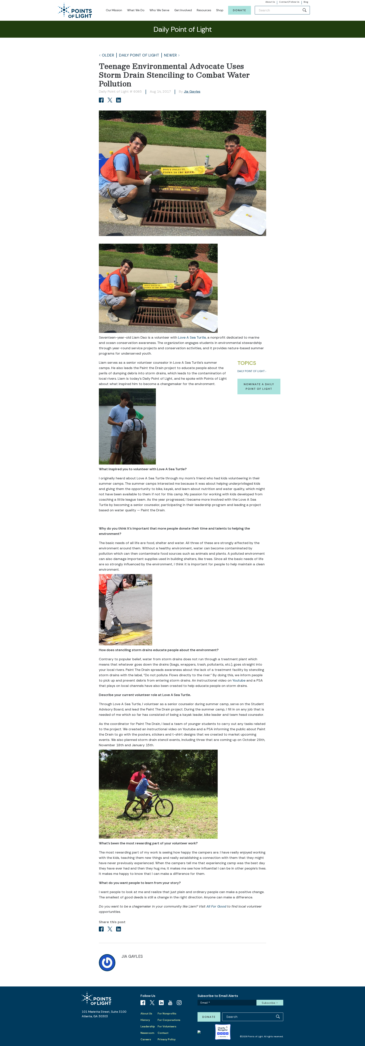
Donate (239, 10)
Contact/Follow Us (289, 1)
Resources (204, 10)
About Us (270, 1)
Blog (306, 1)
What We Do (135, 10)
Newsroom (147, 1033)
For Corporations (169, 1020)
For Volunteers (167, 1026)
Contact (163, 1033)
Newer (170, 55)
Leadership (147, 1026)
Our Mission (114, 10)
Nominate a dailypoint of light (259, 387)
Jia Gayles (192, 91)
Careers (145, 1039)
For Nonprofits (167, 1013)
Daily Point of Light (139, 55)
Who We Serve (159, 10)
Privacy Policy (167, 1039)
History (145, 1020)
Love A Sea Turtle (192, 337)
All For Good (216, 906)
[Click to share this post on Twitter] (110, 100)
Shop (219, 10)
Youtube (238, 680)
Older (108, 55)
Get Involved (183, 10)
